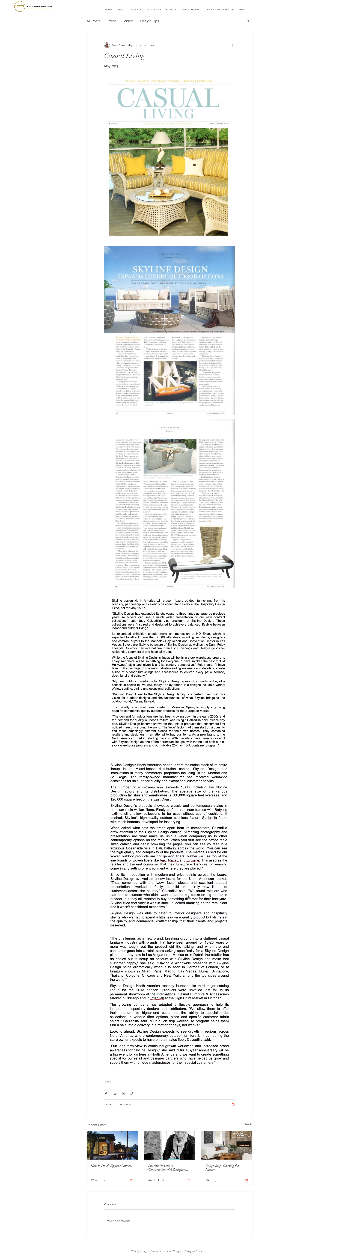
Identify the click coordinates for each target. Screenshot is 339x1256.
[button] (248, 21)
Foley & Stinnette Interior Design (160, 1251)
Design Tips (149, 21)
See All (248, 1124)
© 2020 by (133, 1251)
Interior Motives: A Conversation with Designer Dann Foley (166, 1168)
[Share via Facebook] (106, 1093)
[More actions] (233, 45)
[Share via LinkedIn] (123, 1093)
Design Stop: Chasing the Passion (222, 1168)
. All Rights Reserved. (194, 1251)
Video (128, 21)
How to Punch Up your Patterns (111, 1166)
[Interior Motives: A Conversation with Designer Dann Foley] (169, 1145)
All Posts (93, 21)
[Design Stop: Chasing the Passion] (226, 1145)
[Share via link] (131, 1093)
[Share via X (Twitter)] (114, 1093)
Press (112, 21)
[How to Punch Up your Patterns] (112, 1145)
